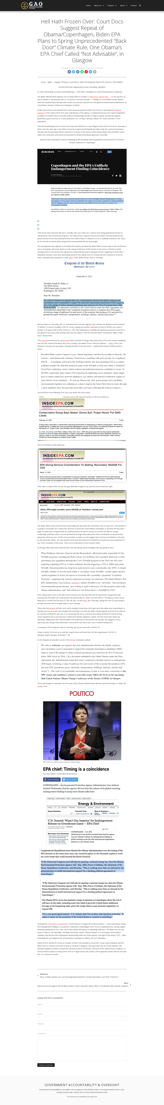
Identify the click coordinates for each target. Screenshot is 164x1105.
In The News (99, 68)
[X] (73, 71)
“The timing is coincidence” (58, 924)
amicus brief (65, 340)
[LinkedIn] (77, 71)
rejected (74, 582)
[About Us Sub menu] (103, 5)
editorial (44, 340)
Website (40, 1024)
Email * (40, 1014)
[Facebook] (69, 71)
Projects (110, 5)
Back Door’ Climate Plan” (99, 97)
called (111, 343)
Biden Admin (90, 68)
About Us (97, 5)
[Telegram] (90, 71)
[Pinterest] (86, 71)
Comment (41, 1033)
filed (93, 324)
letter (71, 257)
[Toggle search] (140, 5)
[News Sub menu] (126, 5)
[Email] (94, 71)
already (52, 608)
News (122, 5)
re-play (40, 686)
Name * (40, 1004)
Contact (134, 5)
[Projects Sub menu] (116, 5)
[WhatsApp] (82, 71)
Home (88, 5)
